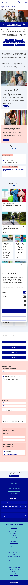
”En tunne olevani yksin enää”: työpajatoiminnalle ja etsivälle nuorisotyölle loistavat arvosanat (7, 249)
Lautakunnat (14, 535)
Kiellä (14, 318)
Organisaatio (14, 541)
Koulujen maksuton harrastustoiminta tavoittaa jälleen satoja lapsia (12, 205)
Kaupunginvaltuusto (14, 531)
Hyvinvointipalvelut (13, 6)
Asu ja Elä (7, 6)
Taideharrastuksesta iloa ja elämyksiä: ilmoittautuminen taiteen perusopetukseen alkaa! (20, 247)
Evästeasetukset (14, 486)
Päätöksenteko (14, 528)
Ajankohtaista (14, 571)
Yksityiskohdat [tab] (14, 269)
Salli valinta (14, 314)
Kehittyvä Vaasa (14, 575)
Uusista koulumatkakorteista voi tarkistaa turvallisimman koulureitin (13, 228)
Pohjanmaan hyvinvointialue (14, 548)
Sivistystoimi (14, 545)
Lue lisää (5, 106)
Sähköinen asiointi (14, 558)
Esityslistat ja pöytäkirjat (14, 530)
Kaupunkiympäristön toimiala (14, 546)
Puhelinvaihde (14, 554)
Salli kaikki (14, 310)
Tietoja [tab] (23, 269)
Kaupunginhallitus (14, 533)
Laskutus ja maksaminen (14, 556)
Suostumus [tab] (5, 269)
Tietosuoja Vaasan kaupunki (14, 567)
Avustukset (14, 561)
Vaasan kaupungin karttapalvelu (14, 488)
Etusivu (2, 6)
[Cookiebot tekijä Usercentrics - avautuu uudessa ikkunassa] (20, 265)
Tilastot (14, 573)
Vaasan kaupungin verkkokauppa (14, 563)
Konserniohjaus (14, 543)
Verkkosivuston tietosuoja (14, 491)
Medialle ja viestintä (14, 569)
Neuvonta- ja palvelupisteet (14, 552)
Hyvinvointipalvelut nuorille (6, 7)
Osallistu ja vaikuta (14, 537)
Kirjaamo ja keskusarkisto (14, 560)
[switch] (24, 296)
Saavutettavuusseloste (14, 493)
